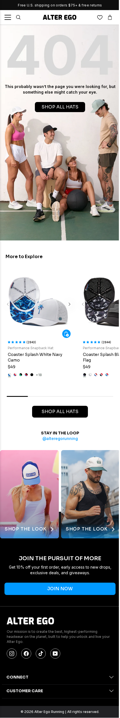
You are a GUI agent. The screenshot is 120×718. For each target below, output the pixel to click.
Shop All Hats (60, 411)
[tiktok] (41, 653)
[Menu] (7, 17)
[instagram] (12, 653)
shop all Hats (60, 107)
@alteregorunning (60, 438)
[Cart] (110, 17)
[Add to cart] (66, 334)
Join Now (60, 589)
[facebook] (26, 653)
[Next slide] (69, 304)
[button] (17, 341)
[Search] (18, 17)
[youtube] (55, 653)
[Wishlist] (100, 17)
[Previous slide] (8, 304)
